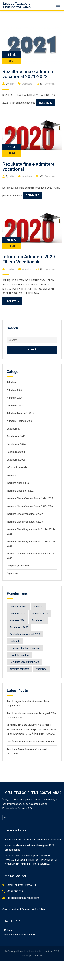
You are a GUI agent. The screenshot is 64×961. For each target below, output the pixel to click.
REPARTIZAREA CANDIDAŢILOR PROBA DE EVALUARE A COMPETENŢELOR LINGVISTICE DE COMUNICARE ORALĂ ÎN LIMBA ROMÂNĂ (31, 729)
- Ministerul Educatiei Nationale (19, 934)
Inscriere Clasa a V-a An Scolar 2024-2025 (30, 498)
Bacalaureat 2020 (19, 627)
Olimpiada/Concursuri (18, 565)
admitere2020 (17, 620)
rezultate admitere (19, 655)
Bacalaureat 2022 (16, 436)
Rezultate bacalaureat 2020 (24, 662)
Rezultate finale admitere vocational (28, 166)
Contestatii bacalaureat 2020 (25, 634)
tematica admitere (19, 669)
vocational (41, 669)
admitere (38, 606)
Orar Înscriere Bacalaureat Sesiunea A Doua (30, 741)
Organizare (12, 573)
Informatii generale (17, 467)
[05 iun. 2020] (32, 228)
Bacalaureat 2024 (16, 444)
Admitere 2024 (14, 397)
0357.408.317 (15, 891)
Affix (39, 955)
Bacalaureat (13, 428)
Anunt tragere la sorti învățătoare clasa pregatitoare (33, 839)
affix (11, 83)
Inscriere (11, 475)
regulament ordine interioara (25, 648)
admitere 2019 (17, 613)
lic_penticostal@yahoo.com (23, 897)
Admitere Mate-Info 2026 (20, 413)
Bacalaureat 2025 (16, 451)
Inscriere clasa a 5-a (18, 482)
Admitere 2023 (14, 390)
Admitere (27, 83)
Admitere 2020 (40, 613)
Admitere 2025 (14, 405)
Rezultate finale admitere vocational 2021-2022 (28, 74)
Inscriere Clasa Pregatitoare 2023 (25, 521)
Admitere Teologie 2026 (19, 421)
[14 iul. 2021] (32, 45)
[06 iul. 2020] (32, 135)
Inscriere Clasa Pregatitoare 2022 (25, 513)
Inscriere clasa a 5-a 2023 (21, 490)
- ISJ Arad (7, 930)
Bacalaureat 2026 (16, 459)
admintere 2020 (18, 606)
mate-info (15, 641)
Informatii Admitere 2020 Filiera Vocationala (28, 259)
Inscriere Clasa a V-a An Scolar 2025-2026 (30, 506)
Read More (45, 102)
